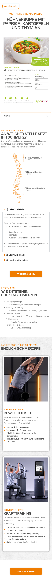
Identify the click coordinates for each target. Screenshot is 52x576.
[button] (47, 116)
